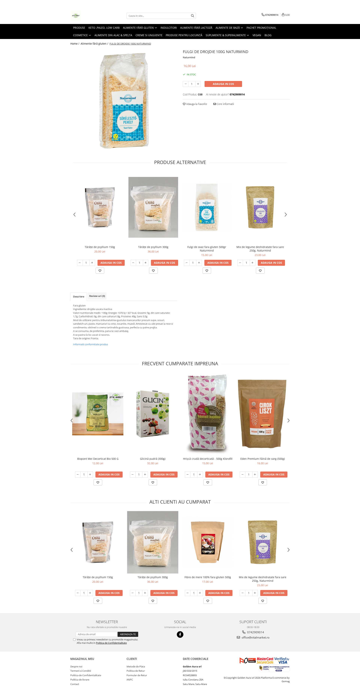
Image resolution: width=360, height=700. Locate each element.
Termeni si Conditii (80, 670)
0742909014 (255, 632)
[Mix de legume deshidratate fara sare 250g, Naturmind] (260, 207)
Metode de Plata (136, 666)
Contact (74, 684)
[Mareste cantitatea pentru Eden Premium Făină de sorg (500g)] (255, 475)
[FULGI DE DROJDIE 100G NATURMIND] (123, 100)
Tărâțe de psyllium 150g (100, 247)
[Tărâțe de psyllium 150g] (100, 207)
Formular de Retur (137, 675)
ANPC (130, 679)
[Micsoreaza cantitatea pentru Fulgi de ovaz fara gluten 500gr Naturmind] (187, 263)
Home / (75, 43)
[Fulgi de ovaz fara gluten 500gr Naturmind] (207, 207)
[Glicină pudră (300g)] (152, 413)
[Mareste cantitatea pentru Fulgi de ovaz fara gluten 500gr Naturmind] (199, 263)
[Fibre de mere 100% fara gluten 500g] (207, 542)
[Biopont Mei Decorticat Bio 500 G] (97, 413)
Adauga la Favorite (196, 104)
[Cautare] (192, 16)
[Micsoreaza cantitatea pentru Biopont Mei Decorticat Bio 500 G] (78, 475)
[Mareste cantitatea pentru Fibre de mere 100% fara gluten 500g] (200, 593)
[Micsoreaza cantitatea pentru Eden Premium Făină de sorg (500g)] (242, 475)
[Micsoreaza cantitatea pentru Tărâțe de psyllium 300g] (133, 263)
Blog (268, 35)
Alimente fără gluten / (95, 43)
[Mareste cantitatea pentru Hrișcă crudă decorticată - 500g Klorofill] (200, 475)
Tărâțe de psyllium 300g (153, 247)
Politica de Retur (136, 670)
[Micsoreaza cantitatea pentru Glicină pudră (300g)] (133, 475)
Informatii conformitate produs (90, 344)
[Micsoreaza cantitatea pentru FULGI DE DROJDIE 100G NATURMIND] (185, 84)
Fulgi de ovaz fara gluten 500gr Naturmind (206, 248)
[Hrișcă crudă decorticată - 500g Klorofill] (207, 414)
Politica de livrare (79, 679)
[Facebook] (180, 634)
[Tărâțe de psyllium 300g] (153, 207)
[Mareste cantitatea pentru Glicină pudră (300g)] (145, 475)
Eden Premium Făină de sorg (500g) (262, 458)
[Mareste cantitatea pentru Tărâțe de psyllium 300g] (145, 263)
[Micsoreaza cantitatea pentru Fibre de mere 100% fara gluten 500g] (187, 593)
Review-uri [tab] (97, 296)
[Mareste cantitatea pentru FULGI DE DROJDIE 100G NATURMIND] (198, 84)
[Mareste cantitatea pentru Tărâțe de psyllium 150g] (92, 263)
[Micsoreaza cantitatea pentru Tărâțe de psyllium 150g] (80, 263)
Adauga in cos (223, 84)
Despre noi (76, 666)
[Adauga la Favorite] (100, 271)
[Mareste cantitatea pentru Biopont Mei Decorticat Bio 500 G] (90, 475)
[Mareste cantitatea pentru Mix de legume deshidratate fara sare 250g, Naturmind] (252, 263)
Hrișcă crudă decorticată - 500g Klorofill (207, 458)
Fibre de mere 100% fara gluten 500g (207, 577)
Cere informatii (225, 104)
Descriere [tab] (78, 296)
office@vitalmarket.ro (255, 637)
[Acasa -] (89, 15)
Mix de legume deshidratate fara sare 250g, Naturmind (260, 248)
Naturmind (189, 57)
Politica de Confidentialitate (111, 643)
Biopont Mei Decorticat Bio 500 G (97, 458)
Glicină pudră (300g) (152, 458)
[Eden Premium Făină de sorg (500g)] (262, 413)
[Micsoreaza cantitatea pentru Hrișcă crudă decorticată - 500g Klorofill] (187, 475)
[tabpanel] (123, 100)
